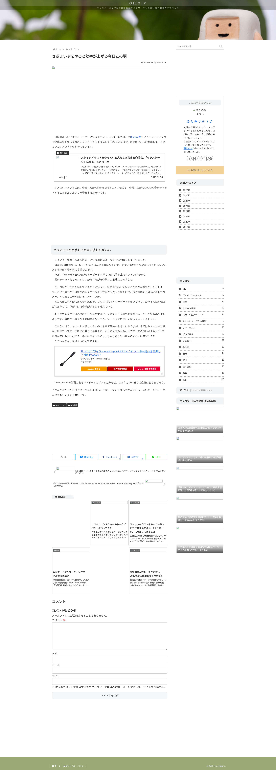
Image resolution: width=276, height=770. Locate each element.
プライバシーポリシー (75, 765)
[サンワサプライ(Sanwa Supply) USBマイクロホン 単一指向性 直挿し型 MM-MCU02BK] (67, 359)
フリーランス (60, 405)
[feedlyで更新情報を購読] (210, 158)
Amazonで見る (94, 369)
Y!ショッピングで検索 (147, 369)
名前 (54, 653)
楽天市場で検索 (120, 369)
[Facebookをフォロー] (200, 158)
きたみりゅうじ (200, 121)
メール (56, 665)
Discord (134, 137)
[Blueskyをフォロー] (194, 158)
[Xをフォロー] (189, 158)
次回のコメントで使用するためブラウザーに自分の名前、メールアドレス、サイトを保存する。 (110, 687)
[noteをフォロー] (205, 158)
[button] (221, 46)
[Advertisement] (109, 218)
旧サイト (188, 148)
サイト (56, 676)
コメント (59, 620)
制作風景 (74, 405)
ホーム (57, 765)
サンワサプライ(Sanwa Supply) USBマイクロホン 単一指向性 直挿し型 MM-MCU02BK (121, 352)
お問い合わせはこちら (201, 170)
